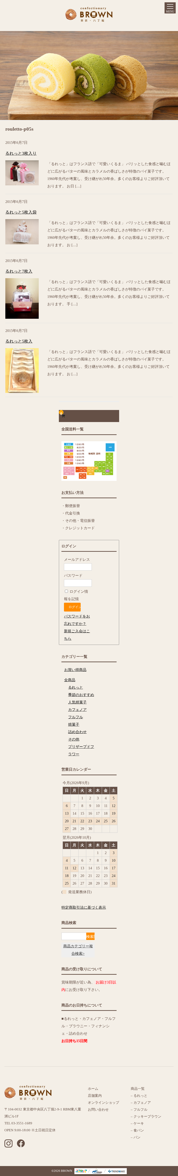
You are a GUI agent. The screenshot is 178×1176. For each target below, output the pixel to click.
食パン (139, 1130)
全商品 (69, 680)
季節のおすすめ (81, 695)
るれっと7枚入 (18, 271)
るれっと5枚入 (18, 341)
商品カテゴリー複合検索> (78, 949)
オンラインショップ (103, 1102)
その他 (73, 739)
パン (136, 1137)
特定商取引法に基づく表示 (83, 907)
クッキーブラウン (147, 1116)
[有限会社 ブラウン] (89, 18)
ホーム (93, 1089)
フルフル (75, 717)
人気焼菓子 (77, 702)
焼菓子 (73, 724)
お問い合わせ (98, 1109)
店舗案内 (95, 1095)
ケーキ (139, 1123)
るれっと (75, 687)
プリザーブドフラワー (81, 750)
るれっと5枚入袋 (21, 212)
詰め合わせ (77, 732)
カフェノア (77, 710)
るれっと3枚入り (21, 153)
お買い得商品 (75, 670)
